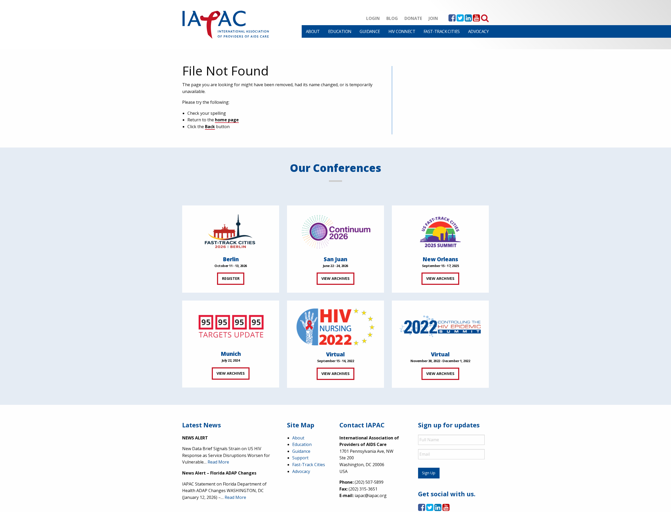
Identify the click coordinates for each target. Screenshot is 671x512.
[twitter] (460, 19)
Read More (218, 462)
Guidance (370, 31)
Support (300, 458)
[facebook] (452, 19)
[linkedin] (468, 19)
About (313, 31)
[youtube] (476, 19)
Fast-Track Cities (442, 31)
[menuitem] (313, 31)
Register (231, 278)
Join (433, 18)
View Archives (335, 278)
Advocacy (478, 31)
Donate (413, 18)
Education (339, 31)
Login (373, 18)
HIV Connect (401, 31)
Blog (392, 18)
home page (227, 120)
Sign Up (428, 472)
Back (210, 126)
